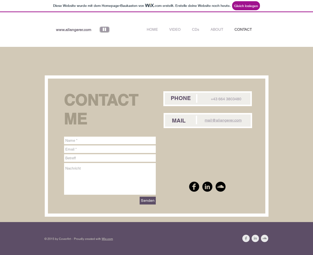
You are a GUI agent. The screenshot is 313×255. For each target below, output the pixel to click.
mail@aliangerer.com (223, 120)
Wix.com (107, 239)
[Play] (104, 29)
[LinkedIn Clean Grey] (255, 238)
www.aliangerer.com (73, 29)
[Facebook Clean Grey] (246, 238)
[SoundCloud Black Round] (220, 187)
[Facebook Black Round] (194, 187)
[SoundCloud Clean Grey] (264, 238)
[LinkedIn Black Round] (207, 187)
